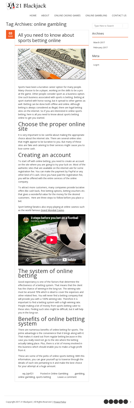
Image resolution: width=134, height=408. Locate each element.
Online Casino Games (67, 15)
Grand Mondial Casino (52, 210)
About (45, 15)
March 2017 (99, 42)
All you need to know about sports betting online (46, 37)
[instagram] (125, 401)
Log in (96, 64)
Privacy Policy (60, 402)
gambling (79, 373)
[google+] (115, 401)
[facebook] (106, 401)
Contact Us (119, 15)
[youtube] (120, 401)
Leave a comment (67, 376)
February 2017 (100, 47)
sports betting (43, 376)
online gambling (26, 376)
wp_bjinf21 (28, 373)
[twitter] (111, 401)
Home (33, 15)
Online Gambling (96, 15)
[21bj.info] (26, 9)
